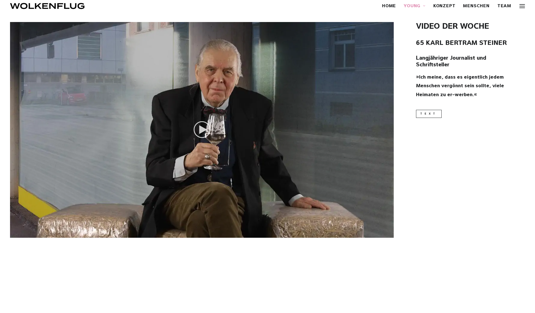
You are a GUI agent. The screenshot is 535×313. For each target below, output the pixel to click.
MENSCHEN (476, 6)
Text (428, 114)
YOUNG (412, 6)
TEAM (504, 6)
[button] (202, 129)
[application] (202, 130)
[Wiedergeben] (13, 233)
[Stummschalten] (382, 233)
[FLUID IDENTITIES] (47, 6)
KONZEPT (444, 6)
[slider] (198, 233)
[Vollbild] (389, 233)
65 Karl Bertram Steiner (461, 43)
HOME (389, 6)
